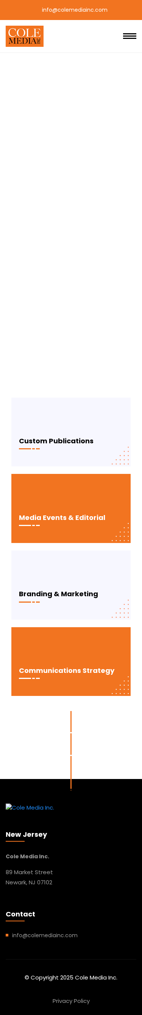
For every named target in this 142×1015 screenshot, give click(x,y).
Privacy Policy (71, 1001)
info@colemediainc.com (75, 10)
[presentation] (7, 375)
